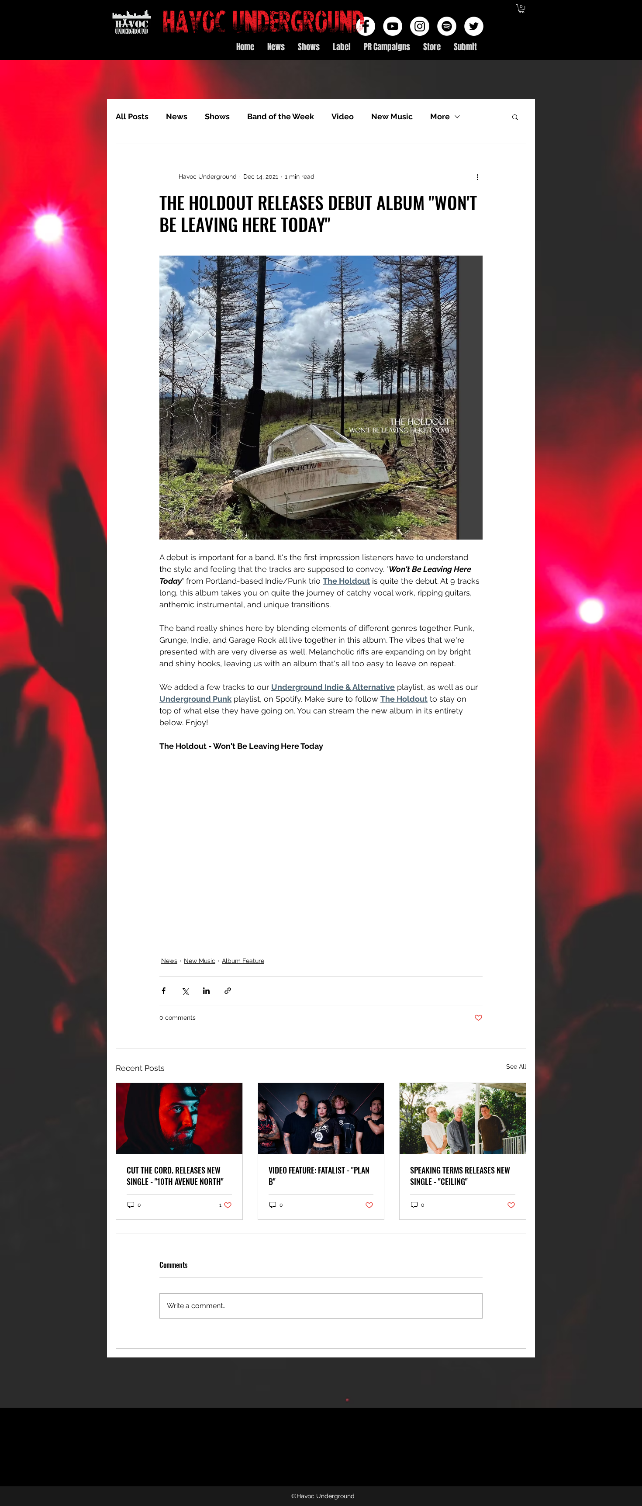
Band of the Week (280, 116)
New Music (392, 116)
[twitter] (473, 26)
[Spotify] (446, 26)
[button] (521, 8)
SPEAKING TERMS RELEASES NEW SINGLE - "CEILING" (460, 1175)
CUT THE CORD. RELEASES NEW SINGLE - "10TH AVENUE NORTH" (175, 1175)
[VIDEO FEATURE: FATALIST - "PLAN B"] (321, 1118)
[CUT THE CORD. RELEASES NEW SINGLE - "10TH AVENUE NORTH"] (179, 1118)
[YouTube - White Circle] (392, 26)
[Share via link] (228, 991)
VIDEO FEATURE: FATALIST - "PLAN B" (319, 1175)
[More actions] (477, 176)
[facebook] (365, 26)
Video (342, 116)
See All (516, 1066)
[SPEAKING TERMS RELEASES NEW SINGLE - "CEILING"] (463, 1118)
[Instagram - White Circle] (419, 26)
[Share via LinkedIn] (206, 991)
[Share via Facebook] (163, 991)
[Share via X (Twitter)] (185, 991)
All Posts (132, 116)
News (176, 116)
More (440, 116)
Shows (217, 116)
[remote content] (291, 848)
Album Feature (243, 960)
